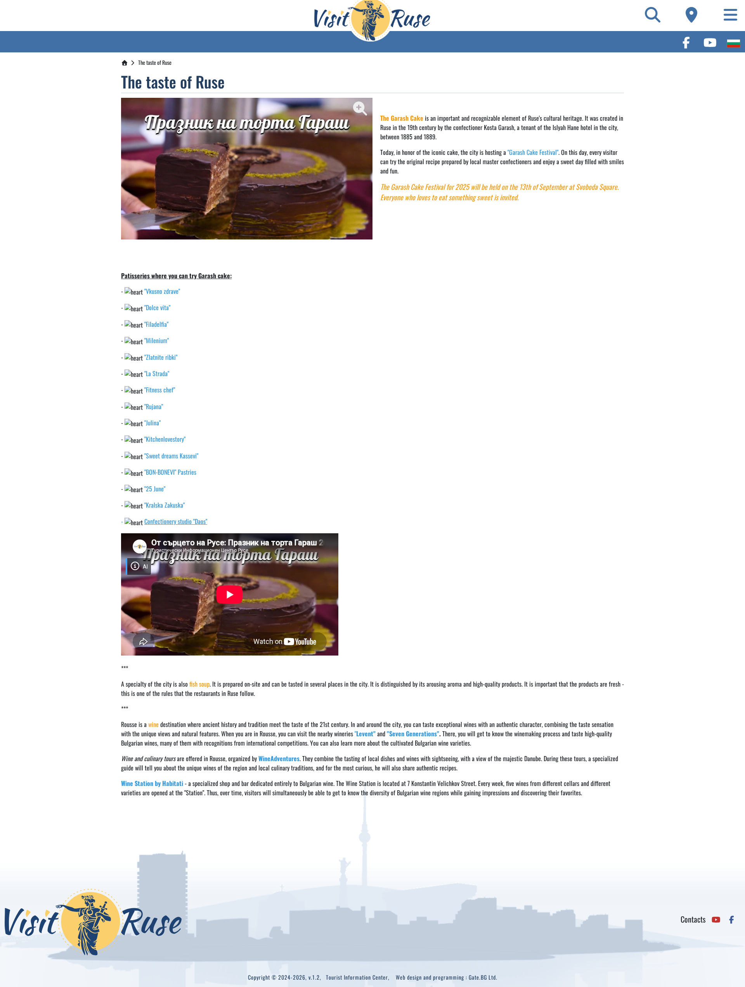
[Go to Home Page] (124, 62)
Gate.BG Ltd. (483, 977)
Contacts (693, 919)
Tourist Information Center (357, 977)
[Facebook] (689, 41)
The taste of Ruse (155, 62)
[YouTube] (713, 41)
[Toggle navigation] (730, 14)
